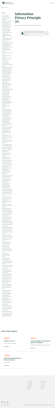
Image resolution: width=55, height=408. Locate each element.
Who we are (43, 386)
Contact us (42, 388)
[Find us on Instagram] (7, 402)
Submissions (6, 7)
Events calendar (43, 381)
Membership (30, 386)
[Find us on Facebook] (5, 402)
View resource (6, 346)
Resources (2, 7)
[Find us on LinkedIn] (2, 402)
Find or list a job (30, 381)
